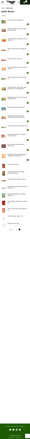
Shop (2, 8)
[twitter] (13, 430)
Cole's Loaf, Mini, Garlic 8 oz (15, 58)
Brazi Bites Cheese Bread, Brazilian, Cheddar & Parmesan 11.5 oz (17, 155)
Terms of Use (18, 437)
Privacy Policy (12, 437)
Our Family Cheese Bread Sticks (16, 107)
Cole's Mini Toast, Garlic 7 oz (15, 216)
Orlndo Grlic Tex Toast (13, 223)
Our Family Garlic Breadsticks (15, 20)
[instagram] (20, 430)
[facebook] (10, 430)
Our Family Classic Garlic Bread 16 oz (18, 125)
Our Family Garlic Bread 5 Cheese (17, 179)
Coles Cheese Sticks (13, 164)
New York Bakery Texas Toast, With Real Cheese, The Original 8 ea (17, 88)
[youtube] (17, 430)
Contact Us (22, 426)
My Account (8, 426)
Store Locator (15, 426)
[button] (28, 24)
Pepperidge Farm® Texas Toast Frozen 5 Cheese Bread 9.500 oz (16, 116)
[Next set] (19, 229)
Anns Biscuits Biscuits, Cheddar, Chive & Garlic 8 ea (16, 172)
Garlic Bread (9, 8)
